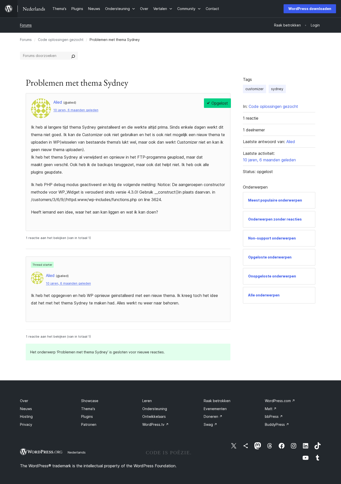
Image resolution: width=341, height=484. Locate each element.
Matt (271, 409)
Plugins (87, 416)
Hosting (26, 416)
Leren (147, 401)
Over (24, 401)
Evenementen (215, 409)
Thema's (88, 409)
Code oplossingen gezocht (60, 39)
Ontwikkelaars (154, 416)
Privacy (26, 424)
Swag (210, 424)
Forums (26, 25)
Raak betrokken (217, 401)
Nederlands (77, 452)
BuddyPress (277, 424)
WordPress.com (280, 401)
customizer (254, 89)
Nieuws (26, 409)
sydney (277, 89)
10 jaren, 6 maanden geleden (75, 110)
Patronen (88, 424)
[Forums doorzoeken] (73, 56)
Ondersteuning (154, 409)
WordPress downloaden (309, 8)
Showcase (89, 401)
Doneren (213, 416)
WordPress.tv (155, 424)
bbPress (274, 416)
